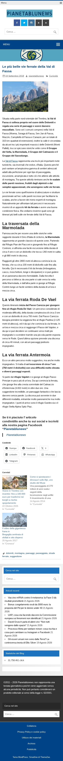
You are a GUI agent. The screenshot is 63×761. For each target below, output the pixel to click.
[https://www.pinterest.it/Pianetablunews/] (38, 22)
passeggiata (42, 553)
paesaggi (30, 553)
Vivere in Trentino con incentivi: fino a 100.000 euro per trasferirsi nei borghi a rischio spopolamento (13, 497)
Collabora (31, 726)
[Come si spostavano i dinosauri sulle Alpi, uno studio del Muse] (44, 490)
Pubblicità (31, 749)
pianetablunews (36, 76)
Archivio (31, 744)
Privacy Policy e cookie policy (31, 732)
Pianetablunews (15, 429)
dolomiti (9, 553)
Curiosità (53, 76)
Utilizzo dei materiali (31, 738)
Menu (4, 3)
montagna (19, 553)
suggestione (16, 556)
